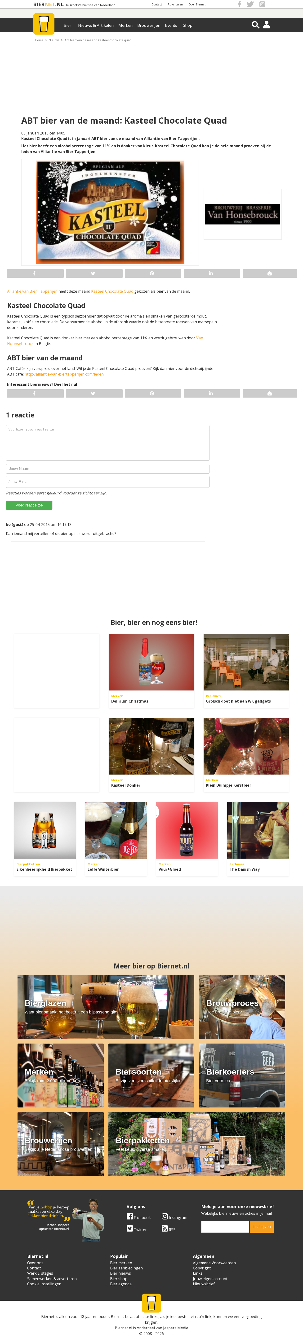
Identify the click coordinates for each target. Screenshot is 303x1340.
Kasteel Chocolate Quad (112, 291)
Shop (187, 25)
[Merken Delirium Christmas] (151, 662)
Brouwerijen (148, 25)
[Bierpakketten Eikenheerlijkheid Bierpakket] (45, 830)
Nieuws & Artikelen (96, 25)
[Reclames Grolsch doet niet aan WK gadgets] (246, 662)
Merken (125, 25)
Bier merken (121, 1262)
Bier (67, 25)
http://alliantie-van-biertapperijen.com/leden (64, 374)
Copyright (202, 1268)
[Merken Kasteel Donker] (151, 746)
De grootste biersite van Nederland (90, 5)
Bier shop (118, 1278)
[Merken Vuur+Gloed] (187, 830)
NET (50, 4)
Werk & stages (40, 1273)
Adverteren (175, 4)
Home (39, 40)
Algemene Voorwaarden (214, 1262)
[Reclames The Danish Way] (258, 830)
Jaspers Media (175, 1328)
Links (197, 1273)
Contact (157, 4)
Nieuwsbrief (204, 1283)
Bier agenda (121, 1283)
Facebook (142, 1217)
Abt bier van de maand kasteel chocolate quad (98, 40)
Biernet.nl (123, 1328)
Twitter (140, 1229)
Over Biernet (196, 4)
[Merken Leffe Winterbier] (116, 830)
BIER (39, 4)
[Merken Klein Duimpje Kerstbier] (246, 746)
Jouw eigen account (210, 1278)
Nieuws (54, 40)
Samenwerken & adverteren (52, 1278)
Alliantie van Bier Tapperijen (32, 291)
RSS (171, 1229)
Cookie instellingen (44, 1283)
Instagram (177, 1217)
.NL (59, 4)
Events (171, 25)
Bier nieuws (120, 1273)
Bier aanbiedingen (126, 1268)
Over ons (35, 1262)
